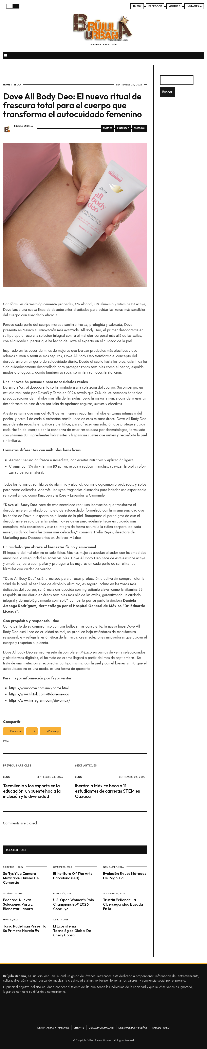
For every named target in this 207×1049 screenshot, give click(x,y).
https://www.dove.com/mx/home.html (39, 688)
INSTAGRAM (194, 6)
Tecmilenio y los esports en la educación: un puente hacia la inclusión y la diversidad (32, 791)
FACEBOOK (155, 6)
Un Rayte (79, 1027)
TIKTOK (137, 6)
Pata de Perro (161, 1027)
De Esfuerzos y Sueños (133, 1027)
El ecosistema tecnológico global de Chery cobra (72, 930)
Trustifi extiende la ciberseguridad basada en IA (123, 904)
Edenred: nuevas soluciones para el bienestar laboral (18, 904)
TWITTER (107, 128)
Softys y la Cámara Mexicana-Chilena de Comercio (21, 878)
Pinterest (123, 128)
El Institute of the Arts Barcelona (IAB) (72, 875)
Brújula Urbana (23, 126)
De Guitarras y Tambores (53, 1027)
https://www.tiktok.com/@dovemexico (39, 694)
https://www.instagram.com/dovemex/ (39, 700)
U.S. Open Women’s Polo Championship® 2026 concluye (73, 904)
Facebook (16, 731)
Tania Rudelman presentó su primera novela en (24, 928)
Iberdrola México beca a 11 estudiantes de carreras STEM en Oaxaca (107, 791)
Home (6, 84)
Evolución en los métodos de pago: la (124, 875)
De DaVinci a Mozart (101, 1027)
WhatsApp (53, 731)
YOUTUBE (174, 6)
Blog (17, 84)
